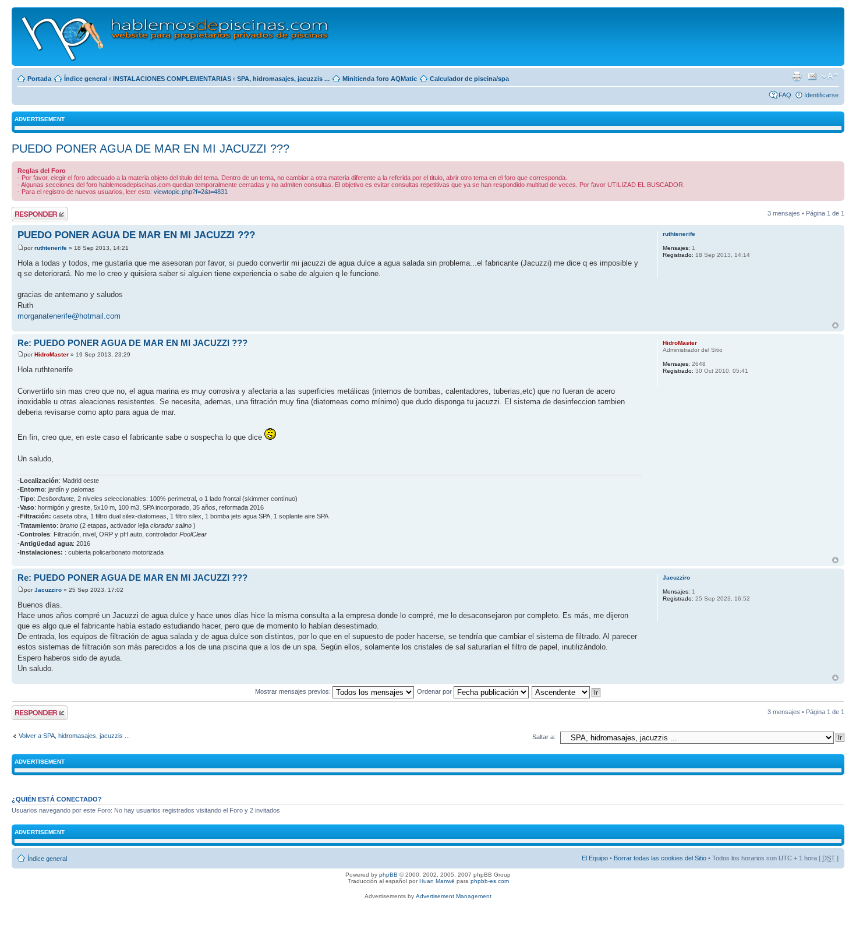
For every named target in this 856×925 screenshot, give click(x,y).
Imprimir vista (796, 76)
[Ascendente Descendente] (567, 691)
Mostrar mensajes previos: (294, 691)
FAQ (785, 94)
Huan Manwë (437, 881)
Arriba (835, 325)
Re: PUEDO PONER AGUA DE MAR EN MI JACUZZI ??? (132, 343)
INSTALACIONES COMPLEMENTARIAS (172, 78)
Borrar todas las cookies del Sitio (660, 858)
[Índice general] (176, 36)
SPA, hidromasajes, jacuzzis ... (283, 78)
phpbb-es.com (490, 881)
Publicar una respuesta (29, 214)
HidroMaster (51, 354)
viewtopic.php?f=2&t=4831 (191, 191)
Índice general (85, 78)
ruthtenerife (50, 248)
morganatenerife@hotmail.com (69, 316)
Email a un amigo (812, 76)
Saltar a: (544, 736)
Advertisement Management (453, 896)
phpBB (388, 874)
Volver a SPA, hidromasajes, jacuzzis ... (74, 735)
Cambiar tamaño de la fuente (830, 76)
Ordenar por (435, 691)
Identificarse (821, 94)
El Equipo (595, 858)
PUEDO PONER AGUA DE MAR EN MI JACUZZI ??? (150, 148)
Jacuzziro (48, 590)
